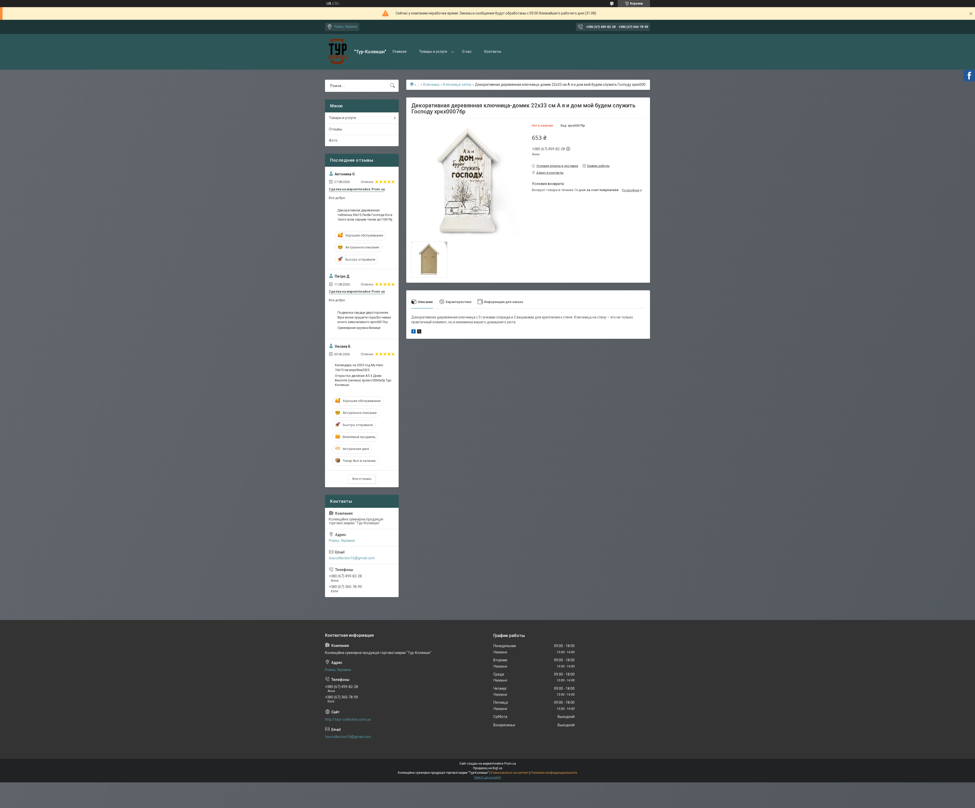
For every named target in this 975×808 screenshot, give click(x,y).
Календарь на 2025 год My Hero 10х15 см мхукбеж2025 (359, 367)
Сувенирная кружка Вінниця (358, 328)
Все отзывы (361, 479)
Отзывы (335, 129)
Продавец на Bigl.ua (487, 768)
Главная (400, 51)
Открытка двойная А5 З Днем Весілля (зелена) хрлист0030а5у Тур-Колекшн (363, 380)
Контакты (492, 51)
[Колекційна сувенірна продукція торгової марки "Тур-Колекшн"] (337, 51)
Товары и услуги (433, 51)
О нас (467, 51)
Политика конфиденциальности (554, 773)
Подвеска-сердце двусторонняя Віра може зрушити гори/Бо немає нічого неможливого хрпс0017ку (364, 317)
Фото (333, 140)
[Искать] (392, 86)
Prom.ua (510, 763)
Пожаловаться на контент (510, 773)
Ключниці (431, 84)
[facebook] (413, 332)
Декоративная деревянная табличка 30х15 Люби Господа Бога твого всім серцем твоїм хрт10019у (364, 214)
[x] (419, 332)
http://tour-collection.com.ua (348, 719)
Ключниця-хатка (457, 84)
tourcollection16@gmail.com (352, 558)
